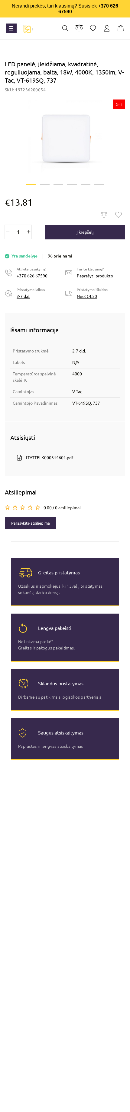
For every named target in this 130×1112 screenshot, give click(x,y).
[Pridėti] (29, 232)
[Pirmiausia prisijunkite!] (118, 215)
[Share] (93, 28)
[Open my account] (106, 28)
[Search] (65, 28)
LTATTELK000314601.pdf (49, 457)
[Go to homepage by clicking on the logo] (27, 28)
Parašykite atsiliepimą (30, 523)
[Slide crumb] (31, 184)
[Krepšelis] (121, 28)
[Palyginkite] (104, 215)
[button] (65, 136)
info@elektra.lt (69, 1105)
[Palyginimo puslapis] (79, 28)
